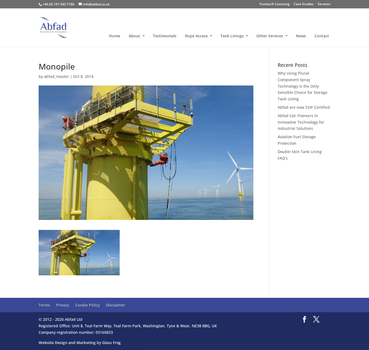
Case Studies (304, 4)
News (301, 36)
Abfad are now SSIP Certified (304, 107)
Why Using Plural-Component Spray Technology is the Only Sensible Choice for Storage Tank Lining (302, 86)
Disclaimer (115, 305)
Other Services (269, 36)
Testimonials (164, 36)
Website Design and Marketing (67, 342)
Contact (321, 36)
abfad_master (56, 76)
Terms (44, 305)
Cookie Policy (87, 305)
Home (114, 36)
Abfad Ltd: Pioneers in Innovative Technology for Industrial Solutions (301, 122)
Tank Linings (232, 36)
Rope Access (196, 36)
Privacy (62, 305)
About (134, 36)
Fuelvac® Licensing (275, 4)
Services (324, 4)
